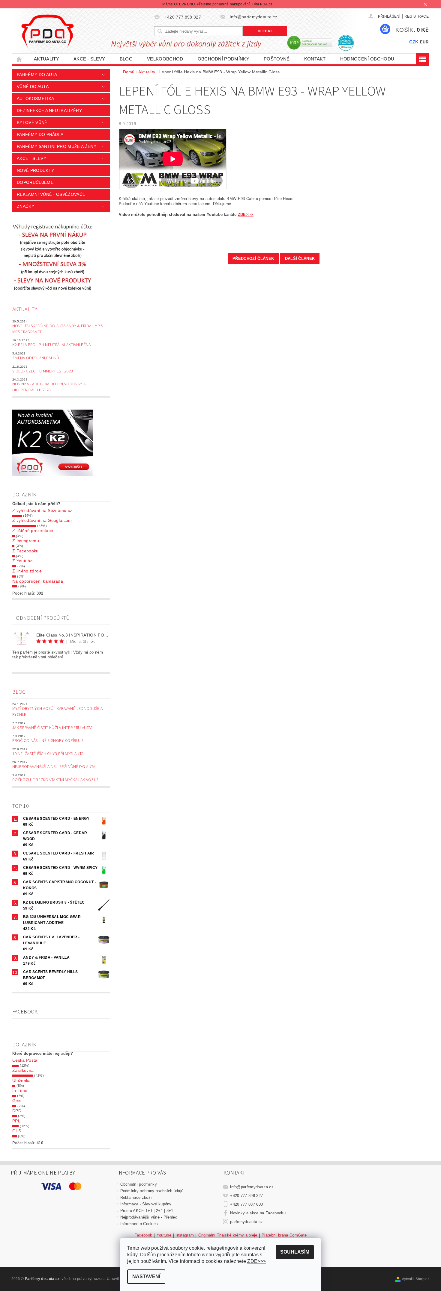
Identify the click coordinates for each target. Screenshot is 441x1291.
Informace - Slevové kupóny (146, 1204)
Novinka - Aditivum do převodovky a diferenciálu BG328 (49, 387)
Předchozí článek (253, 258)
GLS (16, 1130)
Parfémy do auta (37, 74)
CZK (414, 41)
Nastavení (146, 1276)
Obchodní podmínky (223, 58)
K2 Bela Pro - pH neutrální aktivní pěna (51, 345)
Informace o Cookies (139, 1224)
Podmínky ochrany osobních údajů (152, 1191)
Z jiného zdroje (27, 571)
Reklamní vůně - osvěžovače (51, 194)
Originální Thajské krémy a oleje (227, 1235)
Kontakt (315, 58)
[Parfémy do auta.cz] (47, 31)
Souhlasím (294, 1251)
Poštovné (277, 58)
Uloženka (21, 1080)
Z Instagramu (25, 540)
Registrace (416, 16)
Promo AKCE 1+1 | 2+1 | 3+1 (146, 1210)
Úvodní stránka (19, 59)
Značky (25, 206)
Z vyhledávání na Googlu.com (42, 520)
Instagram (185, 1235)
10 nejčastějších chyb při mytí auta (47, 754)
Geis (16, 1100)
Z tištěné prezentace (32, 530)
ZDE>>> (246, 214)
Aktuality (46, 58)
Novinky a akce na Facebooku (258, 1213)
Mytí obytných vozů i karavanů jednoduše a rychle (57, 712)
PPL (16, 1121)
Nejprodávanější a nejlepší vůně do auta (53, 767)
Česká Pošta (25, 1060)
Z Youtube (22, 560)
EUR (424, 42)
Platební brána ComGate (284, 1235)
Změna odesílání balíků (35, 358)
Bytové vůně (32, 122)
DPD (16, 1110)
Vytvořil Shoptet (415, 1279)
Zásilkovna (23, 1070)
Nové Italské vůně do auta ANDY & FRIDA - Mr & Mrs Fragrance (57, 329)
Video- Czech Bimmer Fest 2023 (42, 371)
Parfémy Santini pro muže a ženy (56, 146)
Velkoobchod (165, 58)
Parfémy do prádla (40, 134)
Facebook (143, 1235)
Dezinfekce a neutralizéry (49, 110)
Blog (126, 58)
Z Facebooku (25, 550)
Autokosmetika (35, 98)
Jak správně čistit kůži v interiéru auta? (52, 728)
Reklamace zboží (136, 1197)
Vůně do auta (33, 86)
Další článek (300, 258)
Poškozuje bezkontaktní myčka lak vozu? (55, 780)
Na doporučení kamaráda (37, 581)
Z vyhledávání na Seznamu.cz (42, 510)
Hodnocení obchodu (367, 58)
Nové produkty (35, 170)
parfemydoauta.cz (246, 1221)
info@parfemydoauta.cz (252, 1187)
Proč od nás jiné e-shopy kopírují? (47, 741)
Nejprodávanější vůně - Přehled (149, 1217)
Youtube (164, 1235)
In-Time (19, 1090)
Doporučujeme (35, 182)
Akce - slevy (89, 58)
